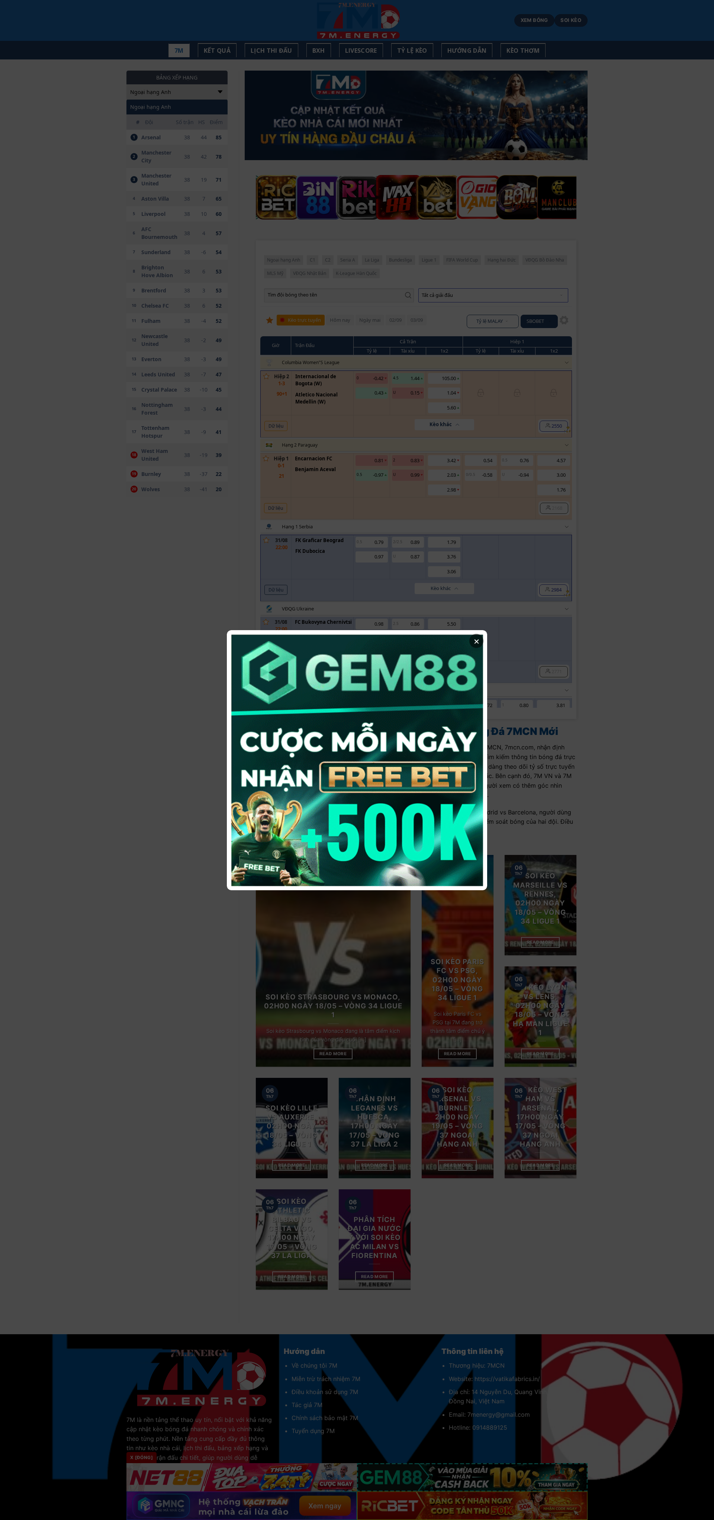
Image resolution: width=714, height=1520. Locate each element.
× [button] (476, 640)
